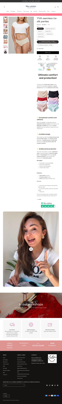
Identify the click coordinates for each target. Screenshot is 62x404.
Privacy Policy (19, 359)
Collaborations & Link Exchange (23, 374)
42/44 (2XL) (41, 34)
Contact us (5, 374)
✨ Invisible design (43, 134)
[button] (4, 7)
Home (4, 357)
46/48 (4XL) (41, 36)
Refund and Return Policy (22, 364)
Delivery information (21, 357)
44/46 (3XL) (49, 34)
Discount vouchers (6, 370)
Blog (4, 366)
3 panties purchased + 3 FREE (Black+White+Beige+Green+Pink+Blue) (48, 42)
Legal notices (19, 366)
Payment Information (21, 361)
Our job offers (20, 378)
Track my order (6, 364)
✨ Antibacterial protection (46, 149)
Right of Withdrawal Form (22, 368)
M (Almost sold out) (50, 28)
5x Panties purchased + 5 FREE (45, 45)
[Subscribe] (23, 385)
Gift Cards (5, 368)
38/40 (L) (40, 31)
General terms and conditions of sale (23, 371)
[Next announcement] (58, 1)
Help (4, 372)
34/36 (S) (40, 28)
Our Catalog (5, 359)
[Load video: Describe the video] (31, 249)
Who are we (5, 361)
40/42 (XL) (48, 31)
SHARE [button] (39, 199)
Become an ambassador (22, 376)
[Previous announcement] (3, 1)
